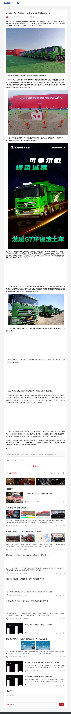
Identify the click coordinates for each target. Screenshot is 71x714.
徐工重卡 (15, 505)
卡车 (8, 505)
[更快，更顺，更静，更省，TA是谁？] (14, 674)
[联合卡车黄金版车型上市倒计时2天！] (14, 543)
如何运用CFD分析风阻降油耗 (17, 553)
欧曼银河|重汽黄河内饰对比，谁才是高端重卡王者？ (26, 624)
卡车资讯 (29, 17)
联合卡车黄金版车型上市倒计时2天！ (39, 539)
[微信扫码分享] (51, 519)
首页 (5, 8)
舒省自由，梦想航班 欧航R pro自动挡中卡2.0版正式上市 (28, 601)
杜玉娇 (7, 17)
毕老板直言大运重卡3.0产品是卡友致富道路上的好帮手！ (28, 646)
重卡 (34, 17)
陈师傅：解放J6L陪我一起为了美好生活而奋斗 (42, 708)
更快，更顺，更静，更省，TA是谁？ (39, 670)
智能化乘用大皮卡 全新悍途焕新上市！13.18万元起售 (26, 684)
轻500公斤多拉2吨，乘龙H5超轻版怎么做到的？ (24, 577)
